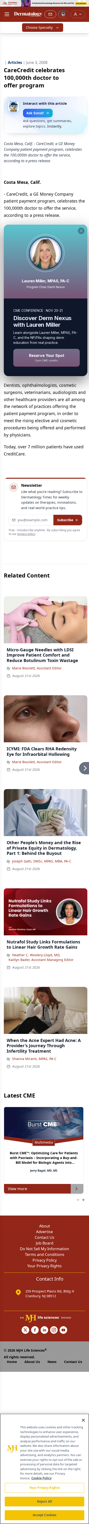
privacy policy (26, 534)
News (51, 1361)
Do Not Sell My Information (44, 1248)
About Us (32, 1361)
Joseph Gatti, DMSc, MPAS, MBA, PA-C (41, 861)
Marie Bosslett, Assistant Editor (37, 668)
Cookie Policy (41, 1478)
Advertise (44, 1231)
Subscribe (65, 520)
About (44, 1226)
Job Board (44, 1243)
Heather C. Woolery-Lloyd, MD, (36, 955)
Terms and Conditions (44, 1254)
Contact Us (44, 1237)
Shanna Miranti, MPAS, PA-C (34, 1058)
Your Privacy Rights (44, 1265)
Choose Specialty (39, 27)
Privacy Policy (45, 1260)
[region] (44, 1469)
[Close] (83, 1420)
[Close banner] (83, 6)
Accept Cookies (44, 1515)
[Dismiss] (81, 230)
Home (12, 1361)
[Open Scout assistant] (63, 14)
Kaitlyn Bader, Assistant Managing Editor (41, 959)
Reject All (44, 1501)
